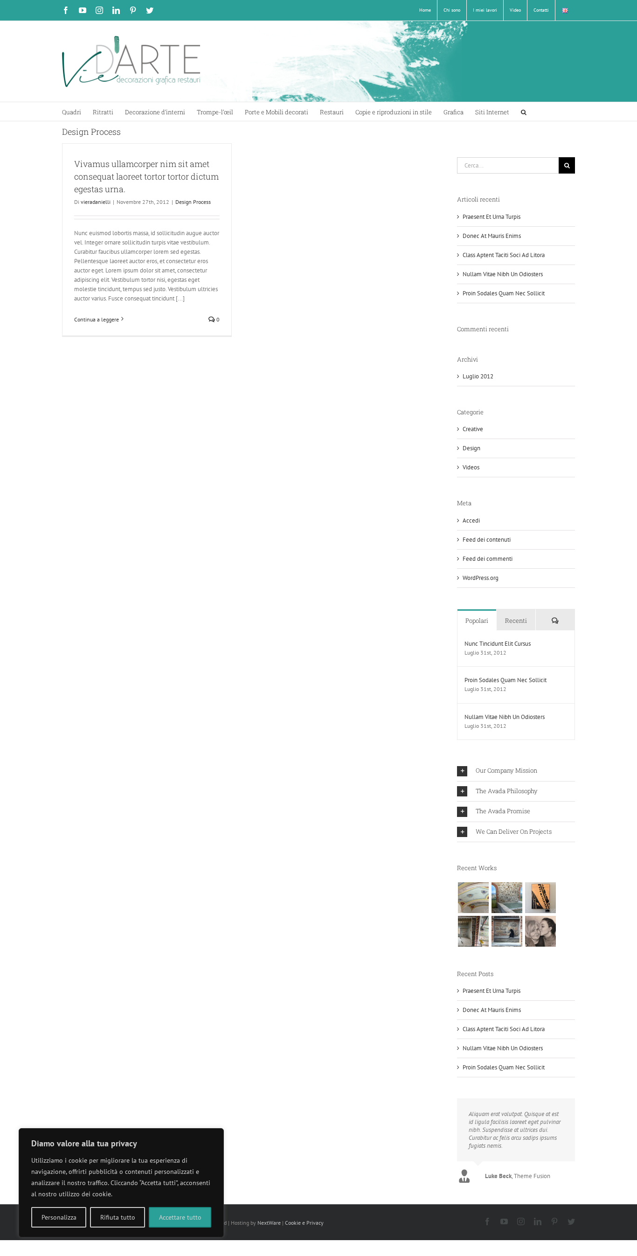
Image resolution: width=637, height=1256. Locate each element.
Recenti (516, 620)
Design (471, 448)
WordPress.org (481, 578)
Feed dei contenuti (487, 540)
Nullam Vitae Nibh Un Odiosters (503, 274)
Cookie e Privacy (304, 1222)
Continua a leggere (96, 319)
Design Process (193, 201)
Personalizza (59, 1217)
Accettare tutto (180, 1217)
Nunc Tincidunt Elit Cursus (497, 644)
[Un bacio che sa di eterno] (540, 931)
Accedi (471, 520)
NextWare (269, 1222)
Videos (471, 467)
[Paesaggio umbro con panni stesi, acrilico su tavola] (507, 897)
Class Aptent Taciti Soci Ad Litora (504, 255)
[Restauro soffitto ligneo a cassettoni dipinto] (473, 931)
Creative (473, 429)
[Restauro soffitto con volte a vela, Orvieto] (473, 897)
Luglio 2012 (478, 376)
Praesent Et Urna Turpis (491, 217)
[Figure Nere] (540, 897)
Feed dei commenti (487, 559)
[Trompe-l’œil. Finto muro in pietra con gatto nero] (507, 931)
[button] (523, 111)
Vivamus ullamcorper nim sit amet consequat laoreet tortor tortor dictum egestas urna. (146, 176)
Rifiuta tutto (117, 1217)
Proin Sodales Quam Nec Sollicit (504, 293)
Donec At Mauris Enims (492, 236)
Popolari (476, 620)
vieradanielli (96, 201)
